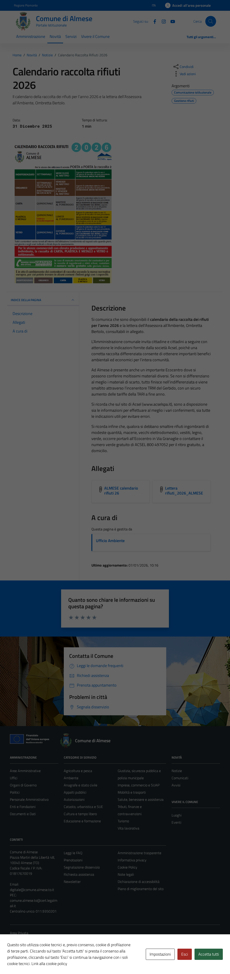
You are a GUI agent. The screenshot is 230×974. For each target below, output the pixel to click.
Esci (184, 954)
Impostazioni (160, 954)
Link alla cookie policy (49, 964)
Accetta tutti (208, 954)
